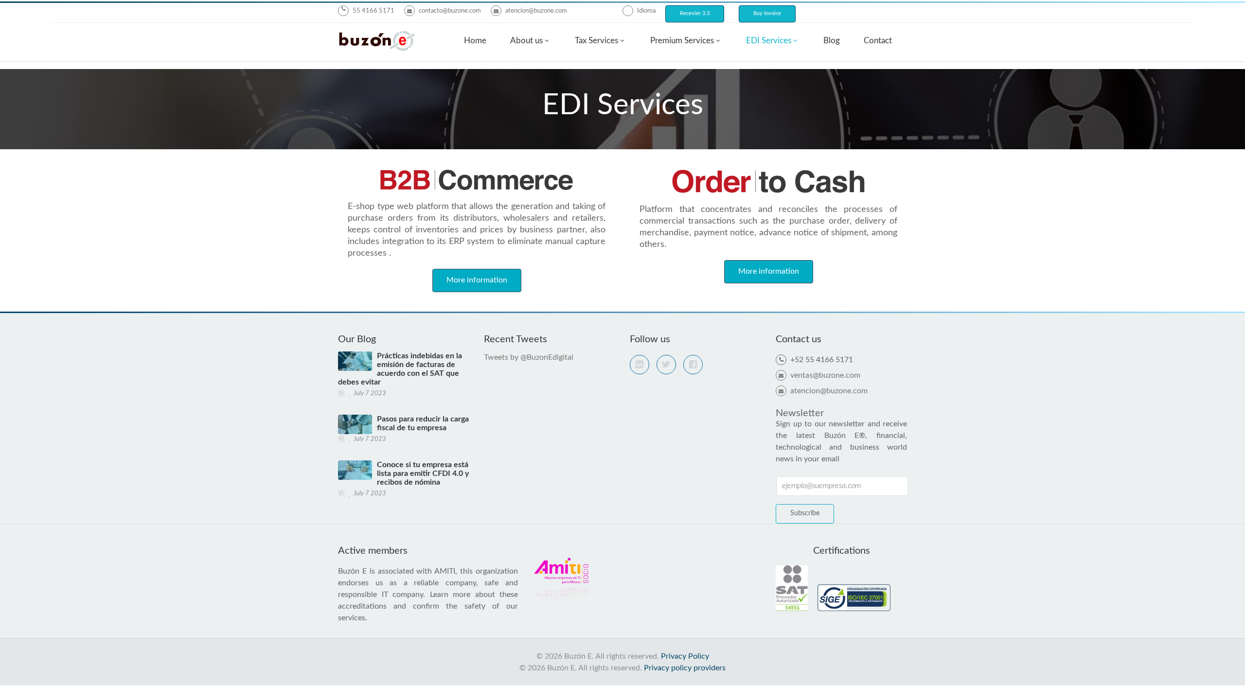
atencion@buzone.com (536, 11)
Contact (878, 40)
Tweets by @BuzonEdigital (528, 357)
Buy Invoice (767, 13)
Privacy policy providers (685, 668)
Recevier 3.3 (695, 13)
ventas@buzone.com (825, 375)
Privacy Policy (685, 656)
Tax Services (596, 40)
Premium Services (682, 40)
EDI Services (768, 40)
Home (475, 40)
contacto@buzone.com (450, 11)
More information (476, 280)
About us (526, 40)
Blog (831, 40)
